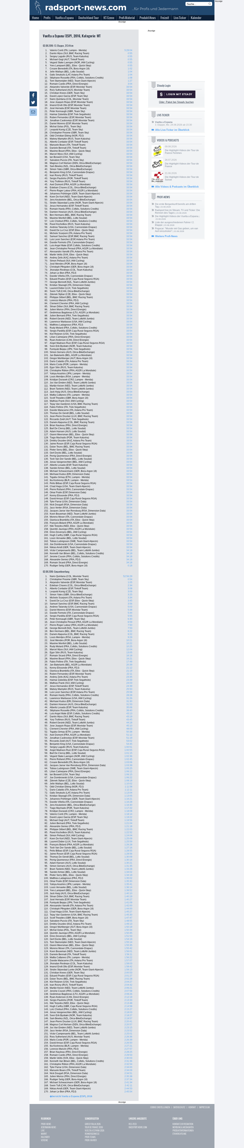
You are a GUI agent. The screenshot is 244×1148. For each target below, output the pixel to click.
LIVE (43, 1130)
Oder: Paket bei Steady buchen (176, 102)
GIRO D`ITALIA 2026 (93, 1124)
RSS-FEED (132, 1124)
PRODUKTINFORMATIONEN (183, 1130)
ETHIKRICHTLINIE (179, 1133)
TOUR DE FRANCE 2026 (94, 1127)
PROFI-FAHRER (91, 1140)
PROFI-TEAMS (90, 1136)
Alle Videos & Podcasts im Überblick (177, 186)
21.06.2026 (182, 176)
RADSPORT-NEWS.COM (138, 1127)
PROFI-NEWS (46, 1124)
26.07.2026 (182, 163)
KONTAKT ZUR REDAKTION (183, 1124)
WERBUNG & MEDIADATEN (183, 1127)
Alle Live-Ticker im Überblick (172, 129)
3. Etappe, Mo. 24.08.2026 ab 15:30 (173, 123)
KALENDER (45, 1136)
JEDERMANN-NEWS (48, 1127)
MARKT (44, 1133)
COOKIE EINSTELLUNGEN (160, 1107)
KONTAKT (192, 1107)
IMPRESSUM (204, 1107)
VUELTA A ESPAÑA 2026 (94, 1130)
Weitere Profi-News (166, 236)
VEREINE (44, 1140)
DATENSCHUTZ (179, 1107)
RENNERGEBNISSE (92, 1133)
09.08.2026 (182, 149)
